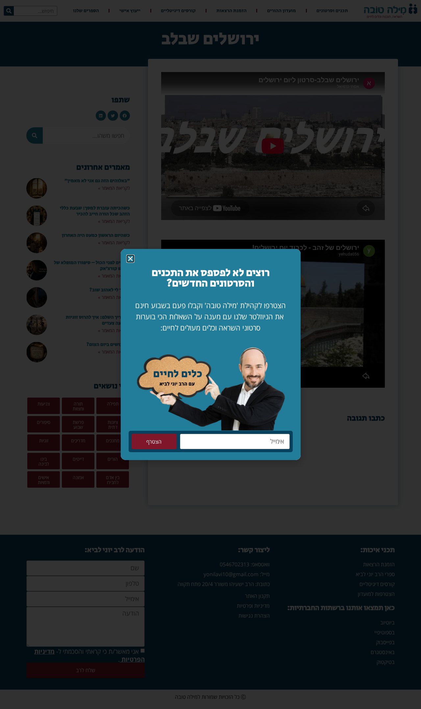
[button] (130, 259)
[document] (210, 354)
